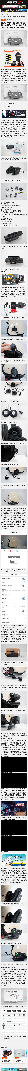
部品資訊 (7, 14)
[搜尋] (22, 2)
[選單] (25, 2)
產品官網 (6, 526)
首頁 (2, 14)
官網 (19, 1007)
